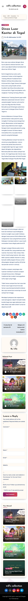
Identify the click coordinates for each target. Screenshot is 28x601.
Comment (6, 427)
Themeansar (14, 598)
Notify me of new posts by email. (14, 490)
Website (5, 465)
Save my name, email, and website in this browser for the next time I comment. (13, 477)
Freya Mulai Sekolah (11, 387)
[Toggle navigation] (3, 6)
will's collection (13, 6)
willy (7, 37)
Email (5, 457)
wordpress (5, 25)
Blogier (24, 596)
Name (5, 450)
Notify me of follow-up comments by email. (14, 486)
